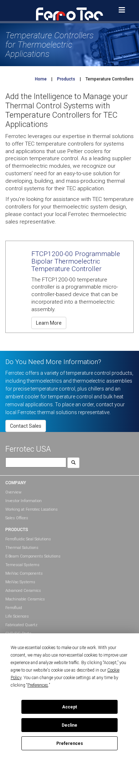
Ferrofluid (13, 607)
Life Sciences (17, 616)
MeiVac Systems (20, 582)
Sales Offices (16, 518)
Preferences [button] (37, 685)
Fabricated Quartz (21, 625)
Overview (13, 492)
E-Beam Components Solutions (33, 556)
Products (66, 79)
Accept (69, 707)
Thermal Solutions (21, 547)
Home (41, 79)
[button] (69, 13)
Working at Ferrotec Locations (31, 509)
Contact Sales (25, 426)
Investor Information (23, 501)
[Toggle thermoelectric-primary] (122, 10)
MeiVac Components (24, 573)
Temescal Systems (22, 565)
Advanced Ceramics (23, 590)
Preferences (69, 743)
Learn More (49, 323)
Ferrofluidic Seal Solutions (28, 539)
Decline (69, 725)
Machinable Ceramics (25, 599)
